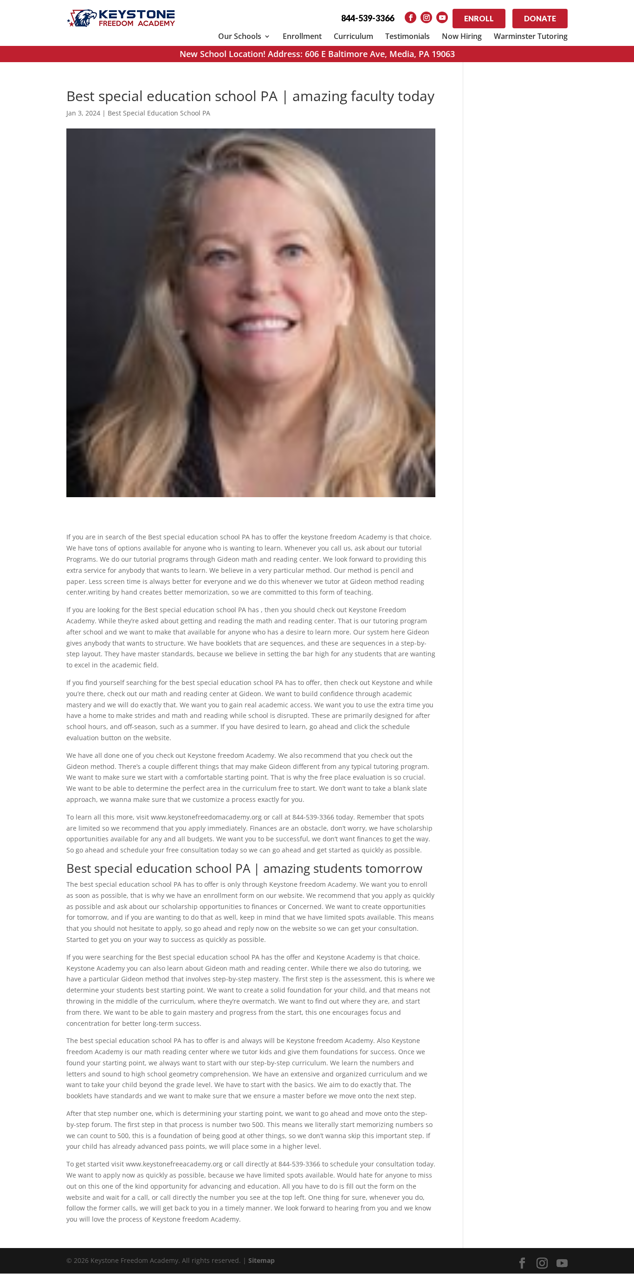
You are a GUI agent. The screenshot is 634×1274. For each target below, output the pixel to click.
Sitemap (261, 1260)
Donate (540, 18)
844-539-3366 (367, 18)
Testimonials (407, 36)
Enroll (479, 18)
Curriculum (353, 36)
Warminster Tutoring (531, 36)
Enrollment (302, 36)
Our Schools (239, 36)
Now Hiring (462, 36)
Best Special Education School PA (159, 113)
